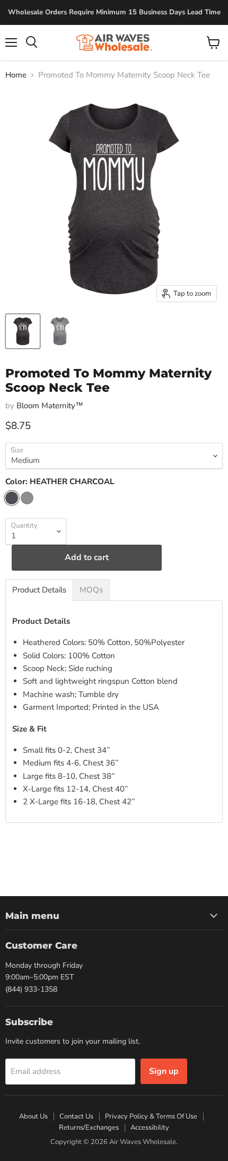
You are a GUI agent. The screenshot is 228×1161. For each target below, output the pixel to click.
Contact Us (76, 1116)
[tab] (39, 590)
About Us (33, 1116)
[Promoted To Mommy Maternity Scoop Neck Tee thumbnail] (23, 331)
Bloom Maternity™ (49, 405)
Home (16, 75)
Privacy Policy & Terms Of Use (151, 1116)
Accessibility (149, 1127)
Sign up (164, 1071)
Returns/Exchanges (89, 1127)
